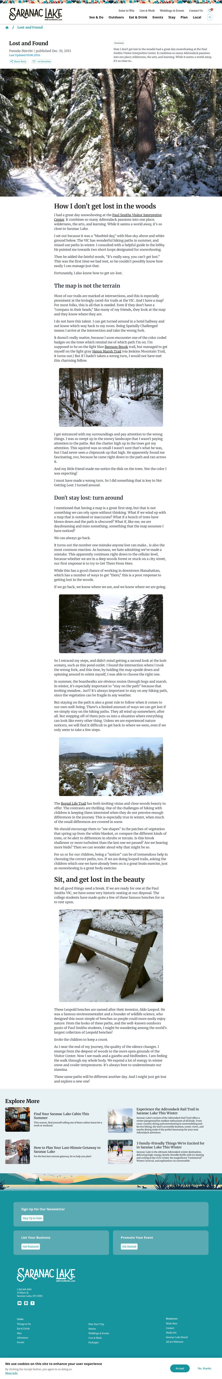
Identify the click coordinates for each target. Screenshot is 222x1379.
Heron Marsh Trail (106, 351)
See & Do (96, 17)
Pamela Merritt (21, 51)
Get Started (129, 1246)
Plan (184, 17)
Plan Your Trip (96, 1324)
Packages (93, 1342)
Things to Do (24, 1324)
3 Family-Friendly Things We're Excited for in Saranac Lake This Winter (170, 1145)
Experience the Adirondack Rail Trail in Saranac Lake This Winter (168, 1111)
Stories (92, 1328)
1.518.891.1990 (24, 1289)
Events (157, 17)
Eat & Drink (138, 17)
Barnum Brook (116, 347)
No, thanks (204, 1368)
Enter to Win (126, 10)
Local (197, 17)
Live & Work (147, 10)
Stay (171, 17)
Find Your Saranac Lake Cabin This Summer (61, 1116)
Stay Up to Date (32, 1218)
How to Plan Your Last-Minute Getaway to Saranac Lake (67, 1150)
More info (11, 1373)
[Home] (7, 27)
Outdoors (116, 17)
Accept (180, 1368)
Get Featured (31, 1246)
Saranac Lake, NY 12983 (30, 1296)
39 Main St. (23, 1292)
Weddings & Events (172, 10)
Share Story (20, 61)
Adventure (22, 1337)
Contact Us (196, 10)
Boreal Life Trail (73, 803)
